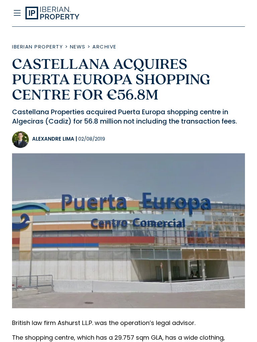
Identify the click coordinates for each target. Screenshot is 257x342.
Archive (104, 46)
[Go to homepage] (96, 13)
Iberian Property (37, 46)
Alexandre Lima (53, 138)
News (78, 46)
